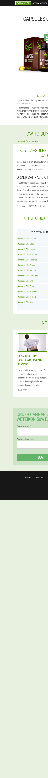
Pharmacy (28, 477)
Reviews (39, 477)
